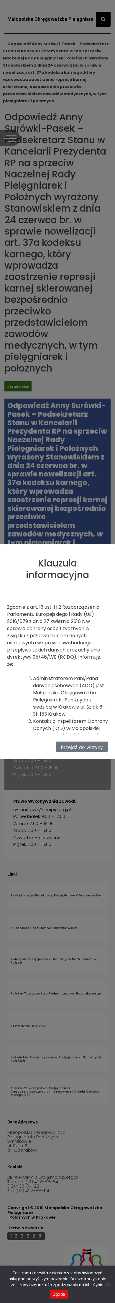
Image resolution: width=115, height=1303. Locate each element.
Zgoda (59, 1294)
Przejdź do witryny (82, 747)
